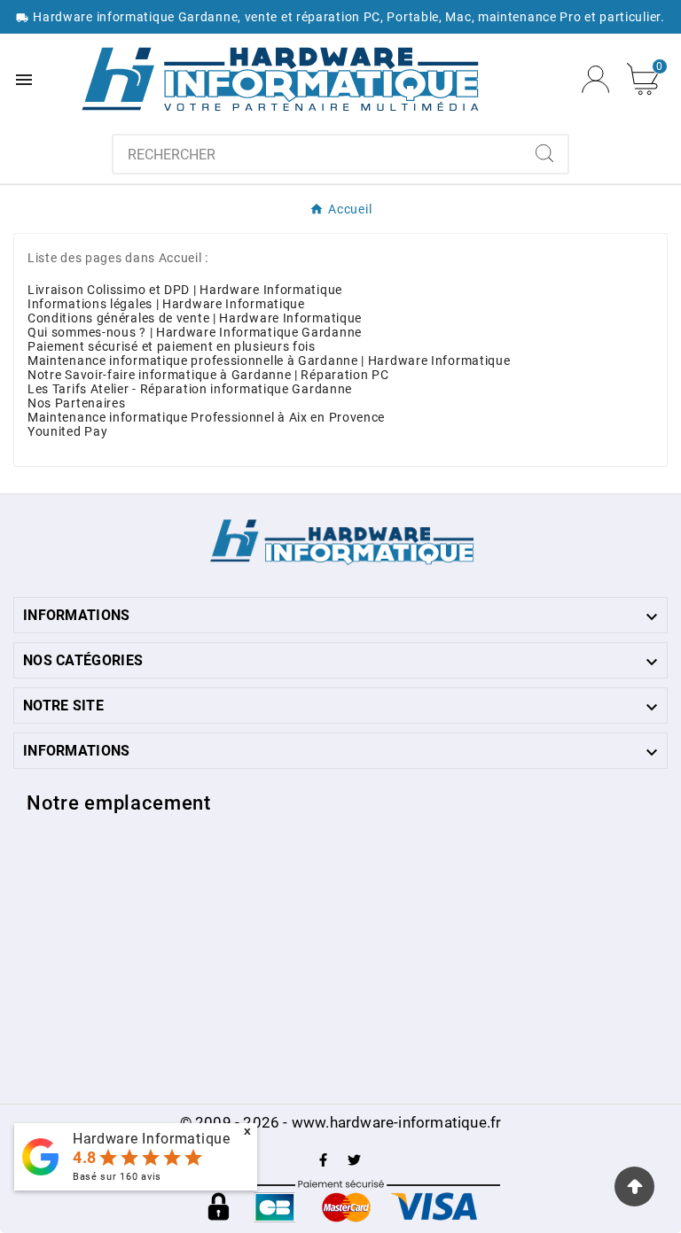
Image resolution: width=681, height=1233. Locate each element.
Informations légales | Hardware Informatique (166, 304)
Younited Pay (67, 431)
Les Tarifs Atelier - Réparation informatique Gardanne (189, 389)
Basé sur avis (117, 1177)
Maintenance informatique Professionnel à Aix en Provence (206, 417)
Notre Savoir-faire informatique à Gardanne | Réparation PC (208, 375)
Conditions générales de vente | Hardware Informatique (194, 318)
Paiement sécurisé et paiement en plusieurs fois (171, 346)
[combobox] (318, 154)
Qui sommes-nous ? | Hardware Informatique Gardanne (194, 332)
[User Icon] (595, 79)
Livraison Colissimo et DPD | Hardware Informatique (184, 290)
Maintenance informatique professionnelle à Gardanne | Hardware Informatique (269, 360)
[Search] (544, 153)
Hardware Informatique (152, 1138)
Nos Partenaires (76, 403)
